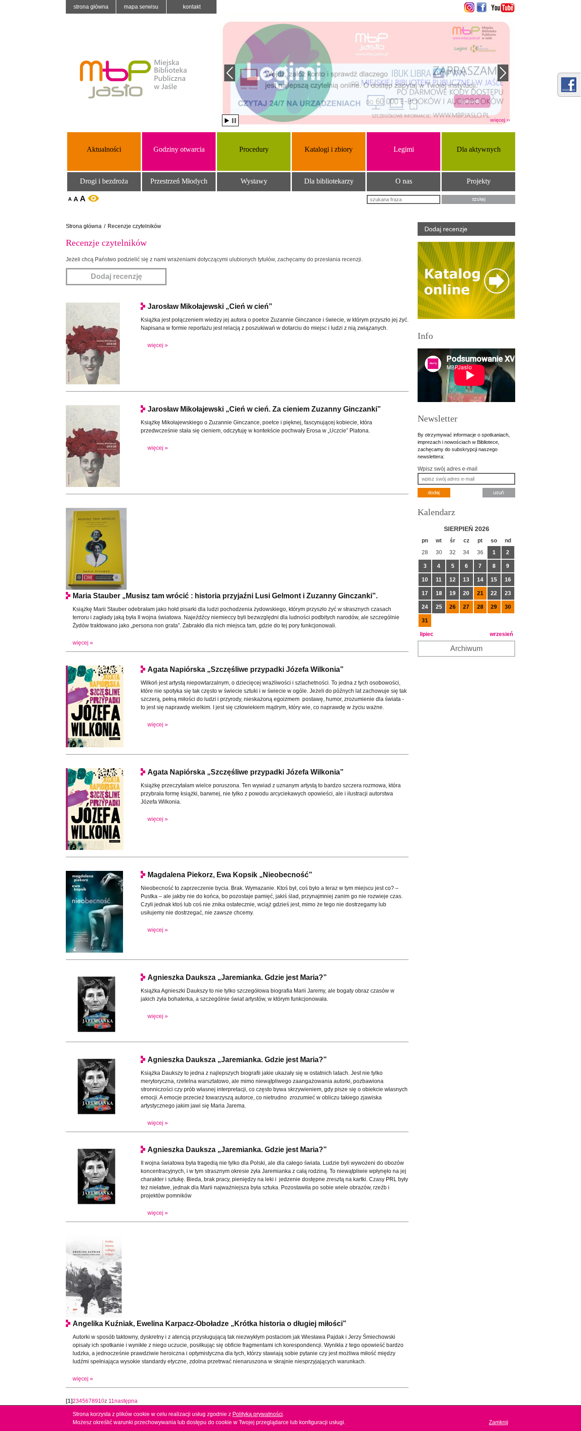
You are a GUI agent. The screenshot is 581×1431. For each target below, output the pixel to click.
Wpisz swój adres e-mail (448, 469)
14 (480, 579)
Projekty (479, 181)
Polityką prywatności (257, 1414)
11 (111, 1401)
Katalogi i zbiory (329, 149)
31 (425, 620)
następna (126, 1401)
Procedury (254, 149)
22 (494, 593)
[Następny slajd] (502, 73)
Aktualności (104, 149)
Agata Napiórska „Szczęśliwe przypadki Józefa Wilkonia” (246, 669)
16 (508, 579)
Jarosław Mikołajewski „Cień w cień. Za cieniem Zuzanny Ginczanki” (264, 409)
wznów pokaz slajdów (227, 120)
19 (452, 593)
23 (508, 593)
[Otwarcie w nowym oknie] (468, 7)
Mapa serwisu (141, 7)
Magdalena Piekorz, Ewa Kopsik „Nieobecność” (230, 875)
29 (494, 607)
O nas (403, 181)
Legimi (404, 149)
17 (425, 593)
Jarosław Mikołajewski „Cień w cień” (210, 306)
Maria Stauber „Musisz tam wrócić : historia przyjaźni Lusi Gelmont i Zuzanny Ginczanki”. (225, 596)
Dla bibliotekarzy (329, 181)
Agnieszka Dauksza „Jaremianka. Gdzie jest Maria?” (237, 977)
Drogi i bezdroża (104, 181)
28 (480, 607)
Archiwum (466, 648)
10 (101, 1401)
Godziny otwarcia (179, 149)
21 (480, 593)
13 (466, 579)
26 (452, 607)
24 (425, 607)
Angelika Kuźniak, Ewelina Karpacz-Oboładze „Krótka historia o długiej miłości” (209, 1323)
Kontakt (192, 7)
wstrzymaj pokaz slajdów (234, 120)
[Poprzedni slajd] (229, 73)
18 (439, 593)
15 (494, 579)
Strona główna (91, 7)
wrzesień (501, 634)
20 (466, 593)
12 (452, 579)
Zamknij (498, 1422)
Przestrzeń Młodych (178, 181)
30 (508, 607)
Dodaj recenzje (446, 229)
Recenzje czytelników (134, 226)
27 (466, 607)
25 (439, 607)
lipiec (426, 634)
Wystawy (254, 181)
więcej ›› (500, 120)
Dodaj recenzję (116, 276)
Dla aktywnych (479, 149)
